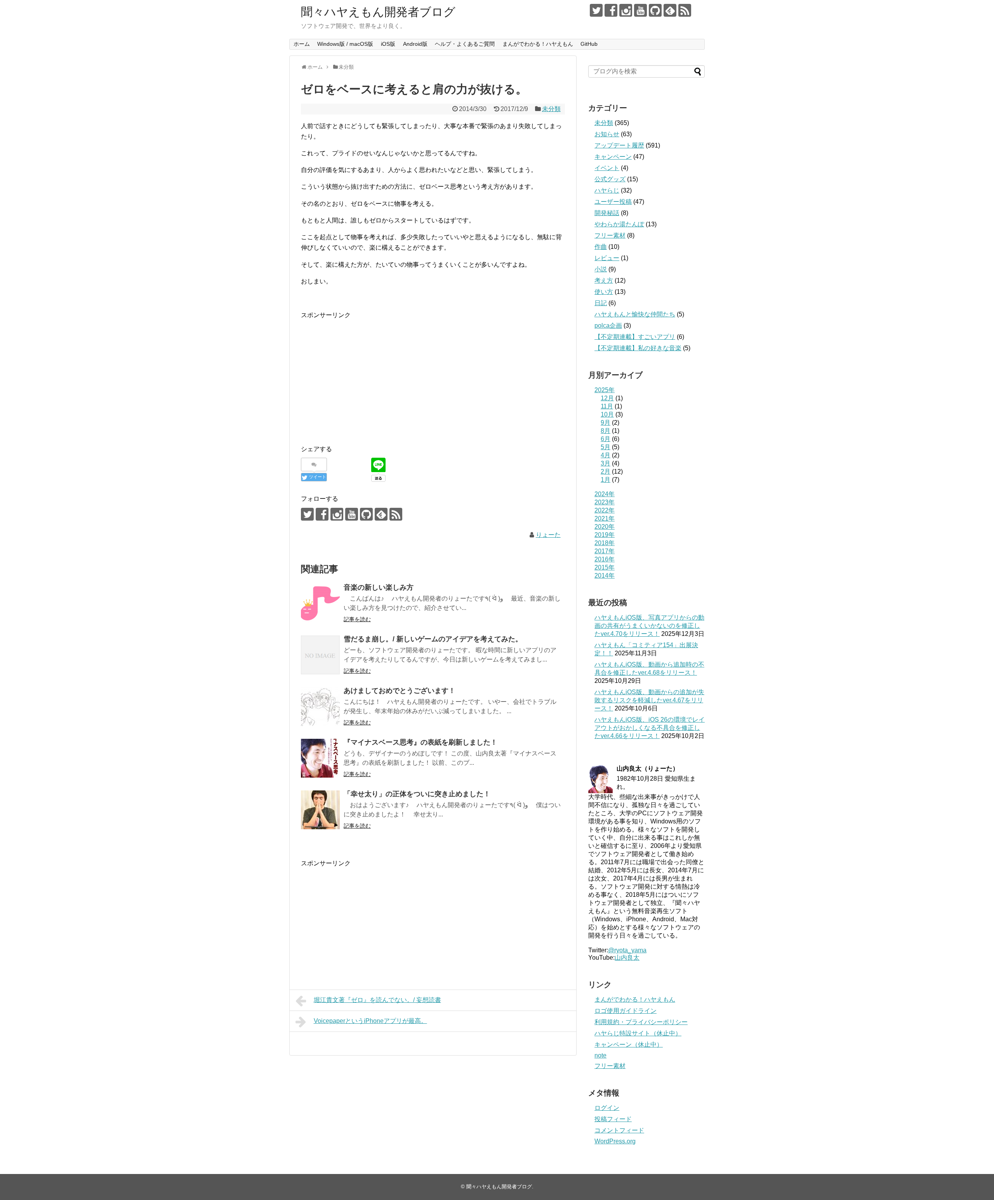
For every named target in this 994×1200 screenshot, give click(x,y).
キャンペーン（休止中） (628, 1044)
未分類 (551, 109)
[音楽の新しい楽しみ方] (320, 603)
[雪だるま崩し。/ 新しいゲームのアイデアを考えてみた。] (320, 655)
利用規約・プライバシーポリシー (641, 1022)
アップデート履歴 (619, 145)
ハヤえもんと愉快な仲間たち (634, 314)
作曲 (600, 246)
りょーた (548, 534)
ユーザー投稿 (613, 201)
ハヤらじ (606, 190)
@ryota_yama (627, 950)
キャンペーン (613, 156)
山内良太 (627, 957)
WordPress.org (615, 1141)
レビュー (606, 258)
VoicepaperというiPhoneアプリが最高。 (370, 1021)
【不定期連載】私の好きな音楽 (637, 348)
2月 (605, 471)
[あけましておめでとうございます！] (320, 706)
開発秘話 (606, 213)
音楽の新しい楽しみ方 (379, 587)
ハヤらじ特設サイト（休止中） (637, 1033)
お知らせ (606, 134)
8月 (605, 430)
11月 (607, 406)
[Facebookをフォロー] (611, 10)
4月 (605, 455)
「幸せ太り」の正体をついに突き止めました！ (417, 794)
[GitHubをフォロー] (655, 10)
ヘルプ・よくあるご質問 (465, 44)
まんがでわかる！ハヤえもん (537, 44)
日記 (600, 303)
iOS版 (388, 44)
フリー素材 (610, 235)
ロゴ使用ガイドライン (625, 1010)
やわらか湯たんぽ (619, 224)
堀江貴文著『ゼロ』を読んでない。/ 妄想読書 (377, 1000)
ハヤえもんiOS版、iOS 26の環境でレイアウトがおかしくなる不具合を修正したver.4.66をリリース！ (649, 727)
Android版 (415, 44)
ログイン (606, 1107)
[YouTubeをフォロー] (640, 10)
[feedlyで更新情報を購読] (670, 10)
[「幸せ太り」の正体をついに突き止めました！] (320, 809)
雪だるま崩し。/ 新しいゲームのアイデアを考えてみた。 (433, 639)
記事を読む (357, 619)
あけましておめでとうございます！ (399, 691)
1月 (605, 479)
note (600, 1055)
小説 (600, 269)
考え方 (603, 280)
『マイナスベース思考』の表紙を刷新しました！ (420, 742)
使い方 (603, 291)
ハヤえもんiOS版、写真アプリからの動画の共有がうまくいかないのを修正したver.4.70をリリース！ (649, 625)
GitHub (589, 44)
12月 (607, 398)
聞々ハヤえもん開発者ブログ (378, 11)
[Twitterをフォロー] (596, 10)
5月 (605, 447)
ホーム (302, 44)
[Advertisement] (366, 374)
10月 (607, 414)
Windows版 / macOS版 (345, 44)
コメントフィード (619, 1130)
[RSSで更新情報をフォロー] (684, 10)
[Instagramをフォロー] (625, 10)
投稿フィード (613, 1119)
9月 (605, 422)
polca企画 (608, 325)
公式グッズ (610, 179)
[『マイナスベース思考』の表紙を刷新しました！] (320, 758)
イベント (606, 168)
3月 (605, 463)
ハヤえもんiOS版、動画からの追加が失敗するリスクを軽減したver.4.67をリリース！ (649, 700)
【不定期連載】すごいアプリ (634, 336)
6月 (605, 439)
